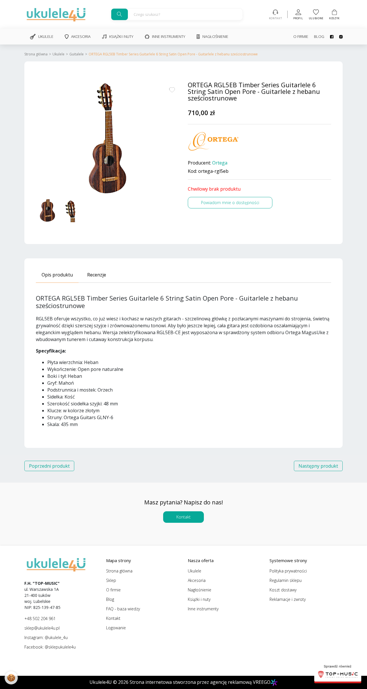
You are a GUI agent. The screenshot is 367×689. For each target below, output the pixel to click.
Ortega (219, 162)
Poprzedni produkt (49, 466)
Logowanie (116, 627)
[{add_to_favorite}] (172, 89)
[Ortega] (213, 141)
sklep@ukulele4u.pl (42, 628)
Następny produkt (318, 466)
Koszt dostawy (283, 590)
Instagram (338, 37)
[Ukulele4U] (56, 14)
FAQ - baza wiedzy (123, 608)
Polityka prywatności (288, 571)
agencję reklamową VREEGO (240, 682)
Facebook (328, 37)
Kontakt (183, 517)
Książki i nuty (121, 36)
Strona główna (36, 54)
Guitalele (76, 54)
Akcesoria (81, 36)
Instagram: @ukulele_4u (46, 637)
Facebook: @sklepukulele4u (50, 647)
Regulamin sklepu (286, 580)
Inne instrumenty (168, 36)
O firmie (300, 36)
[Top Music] (337, 672)
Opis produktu (57, 275)
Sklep (111, 580)
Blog (319, 36)
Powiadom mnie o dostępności (230, 202)
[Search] (119, 14)
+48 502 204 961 (40, 618)
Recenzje (96, 275)
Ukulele (45, 36)
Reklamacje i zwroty (288, 599)
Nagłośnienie (215, 36)
